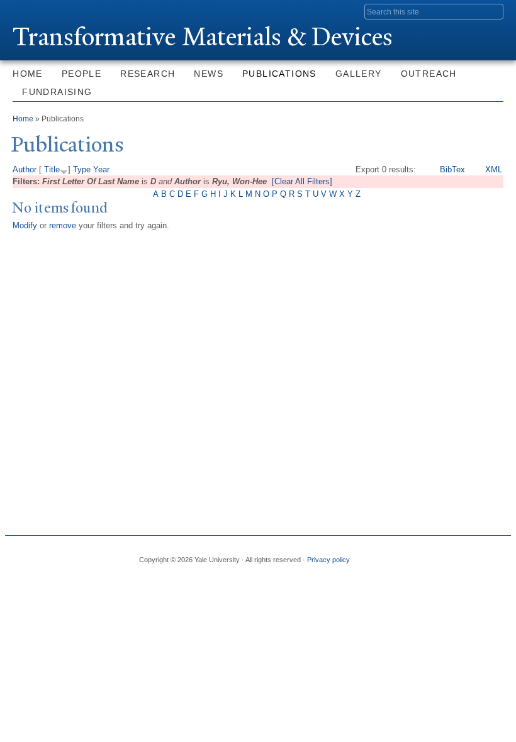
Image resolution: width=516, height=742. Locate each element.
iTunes (465, 554)
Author (24, 169)
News (208, 74)
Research (147, 74)
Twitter (421, 554)
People (81, 74)
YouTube (486, 554)
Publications (279, 74)
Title (52, 169)
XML (493, 169)
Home (28, 74)
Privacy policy (328, 559)
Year (101, 169)
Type (82, 169)
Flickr (443, 554)
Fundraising (57, 92)
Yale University (48, 10)
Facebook (399, 554)
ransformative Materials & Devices (203, 37)
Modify (25, 225)
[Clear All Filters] (302, 181)
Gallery (358, 74)
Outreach (429, 74)
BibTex (452, 169)
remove (62, 225)
